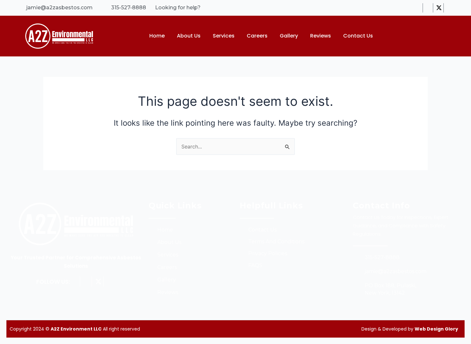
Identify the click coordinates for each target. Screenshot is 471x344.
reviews (320, 35)
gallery (289, 35)
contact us (358, 35)
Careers (257, 35)
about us (189, 35)
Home (157, 35)
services (224, 35)
